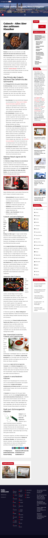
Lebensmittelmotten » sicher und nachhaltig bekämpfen (40, 168)
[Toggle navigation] (24, 15)
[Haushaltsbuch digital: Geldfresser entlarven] (40, 132)
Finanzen (38, 97)
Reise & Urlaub (39, 258)
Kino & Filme (38, 241)
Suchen (36, 21)
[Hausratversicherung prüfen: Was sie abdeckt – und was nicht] (40, 176)
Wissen (43, 100)
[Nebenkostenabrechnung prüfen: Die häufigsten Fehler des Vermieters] (40, 145)
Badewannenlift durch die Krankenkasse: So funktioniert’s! (21, 452)
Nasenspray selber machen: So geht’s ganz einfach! (39, 309)
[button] (28, 472)
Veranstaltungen (37, 110)
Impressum (3, 497)
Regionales (38, 255)
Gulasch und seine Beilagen (40, 47)
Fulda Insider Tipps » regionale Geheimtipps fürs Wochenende (39, 297)
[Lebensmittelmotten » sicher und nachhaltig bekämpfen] (40, 161)
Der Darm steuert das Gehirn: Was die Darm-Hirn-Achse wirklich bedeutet (42, 497)
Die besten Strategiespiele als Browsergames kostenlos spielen (39, 285)
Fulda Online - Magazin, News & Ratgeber (24, 7)
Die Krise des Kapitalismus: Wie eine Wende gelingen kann (42, 503)
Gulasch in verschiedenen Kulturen (39, 58)
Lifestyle (37, 248)
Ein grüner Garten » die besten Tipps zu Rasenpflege (39, 303)
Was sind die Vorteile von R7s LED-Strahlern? (41, 491)
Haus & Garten (39, 235)
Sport (37, 268)
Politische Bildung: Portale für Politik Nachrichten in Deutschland (39, 291)
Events (37, 219)
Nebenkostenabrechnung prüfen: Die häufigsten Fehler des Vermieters (39, 152)
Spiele (37, 264)
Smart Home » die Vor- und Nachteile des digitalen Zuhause (40, 199)
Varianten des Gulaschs (39, 50)
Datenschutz (3, 494)
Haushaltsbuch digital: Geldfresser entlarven (10, 474)
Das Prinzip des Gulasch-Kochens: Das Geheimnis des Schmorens (40, 37)
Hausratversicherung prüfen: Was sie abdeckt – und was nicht (25, 474)
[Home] (3, 15)
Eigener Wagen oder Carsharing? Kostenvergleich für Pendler (41, 509)
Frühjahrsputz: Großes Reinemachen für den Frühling (8, 452)
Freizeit (37, 228)
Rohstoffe (38, 261)
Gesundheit (36, 98)
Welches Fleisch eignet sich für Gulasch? (39, 43)
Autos (37, 212)
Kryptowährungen (39, 245)
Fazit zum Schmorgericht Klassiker (38, 62)
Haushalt (38, 238)
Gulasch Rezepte (13, 68)
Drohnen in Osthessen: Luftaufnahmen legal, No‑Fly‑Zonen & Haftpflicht (41, 516)
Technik (37, 101)
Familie (37, 222)
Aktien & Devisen (39, 209)
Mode (37, 251)
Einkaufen (38, 215)
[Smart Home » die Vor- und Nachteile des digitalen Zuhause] (40, 192)
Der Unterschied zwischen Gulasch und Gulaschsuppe (40, 53)
